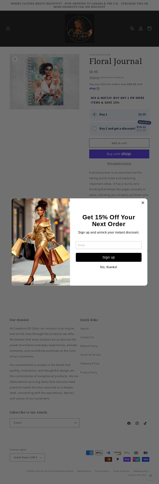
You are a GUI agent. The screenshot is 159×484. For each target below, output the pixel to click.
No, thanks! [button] (108, 267)
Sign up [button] (108, 257)
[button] (142, 202)
